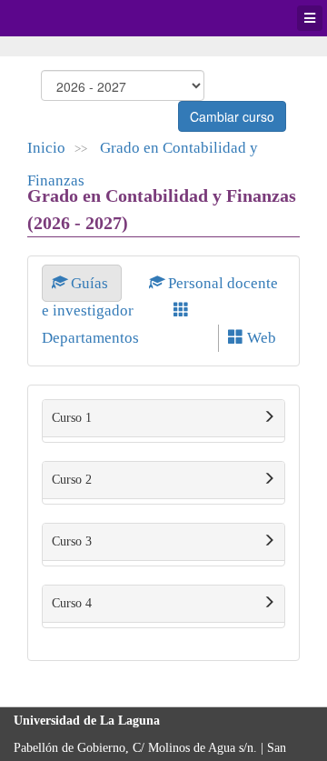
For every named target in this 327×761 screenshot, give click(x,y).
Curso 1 (72, 418)
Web (259, 337)
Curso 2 (72, 479)
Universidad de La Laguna (64, 18)
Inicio (46, 147)
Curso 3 (72, 541)
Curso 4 (72, 603)
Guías (89, 283)
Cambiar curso (232, 116)
